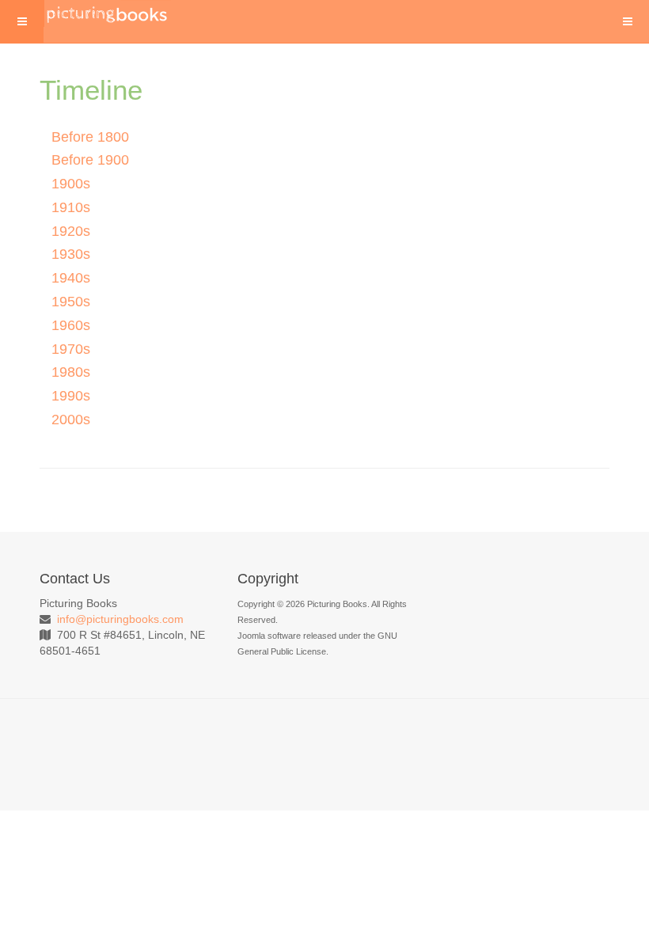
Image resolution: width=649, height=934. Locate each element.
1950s (70, 301)
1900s (70, 184)
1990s (70, 396)
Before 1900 (90, 160)
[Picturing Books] (107, 13)
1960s (70, 325)
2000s (70, 419)
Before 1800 (90, 137)
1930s (70, 254)
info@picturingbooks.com (120, 619)
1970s (70, 349)
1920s (70, 231)
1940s (70, 278)
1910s (70, 207)
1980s (70, 372)
